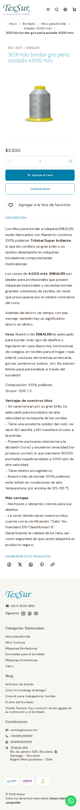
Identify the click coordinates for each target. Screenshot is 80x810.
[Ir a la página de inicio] (17, 9)
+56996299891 (21, 736)
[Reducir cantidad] (9, 161)
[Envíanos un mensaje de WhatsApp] (70, 800)
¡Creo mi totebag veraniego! (25, 690)
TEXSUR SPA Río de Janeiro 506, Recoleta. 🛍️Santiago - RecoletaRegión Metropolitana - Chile (34, 754)
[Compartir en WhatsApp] (31, 565)
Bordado (29, 23)
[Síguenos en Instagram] (23, 613)
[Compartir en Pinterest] (42, 565)
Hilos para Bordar (53, 23)
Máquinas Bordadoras (21, 648)
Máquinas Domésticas (21, 660)
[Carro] (74, 9)
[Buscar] (57, 9)
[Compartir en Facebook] (9, 565)
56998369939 (21, 742)
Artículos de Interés (19, 684)
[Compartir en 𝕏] (20, 565)
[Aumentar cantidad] (70, 161)
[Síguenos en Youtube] (36, 613)
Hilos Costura (15, 642)
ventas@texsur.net (24, 730)
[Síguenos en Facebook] (29, 613)
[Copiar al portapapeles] (52, 565)
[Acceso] (65, 9)
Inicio (13, 23)
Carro (9, 666)
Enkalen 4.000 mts (38, 28)
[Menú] (48, 9)
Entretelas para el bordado (25, 654)
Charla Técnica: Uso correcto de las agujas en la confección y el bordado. (38, 710)
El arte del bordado (19, 702)
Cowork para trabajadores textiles (30, 696)
